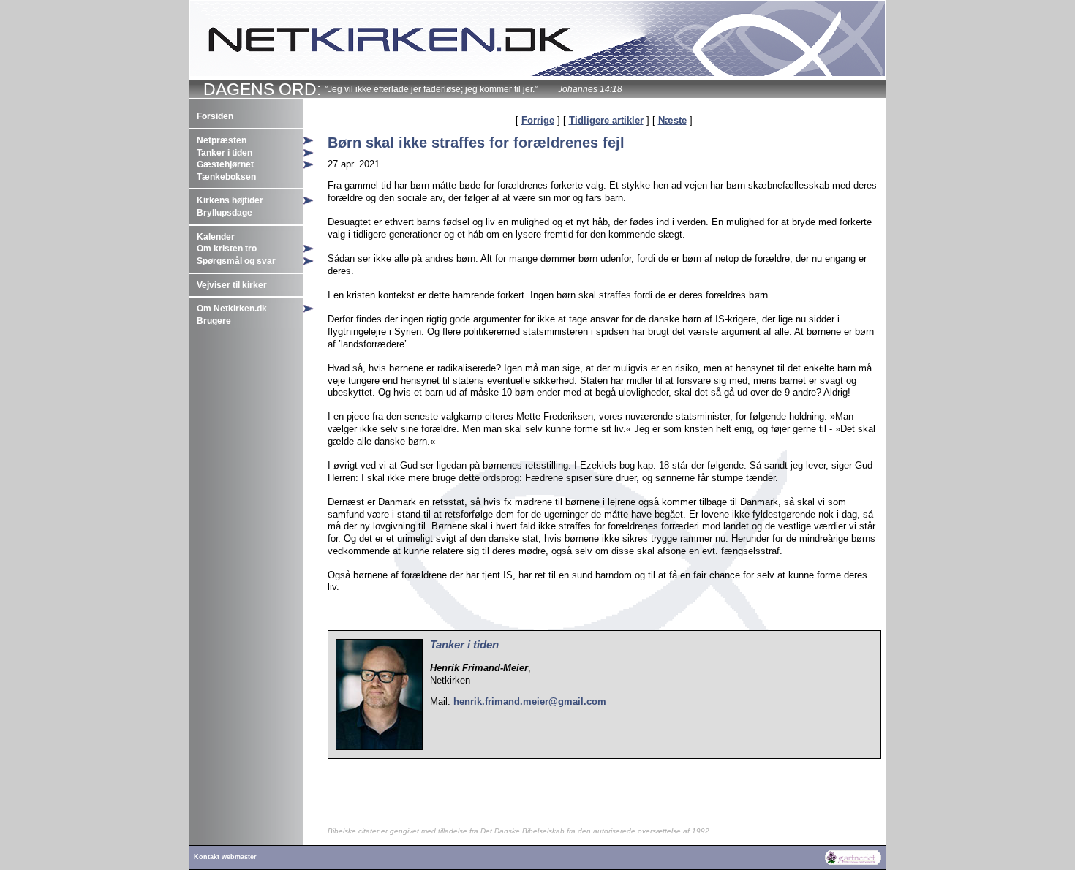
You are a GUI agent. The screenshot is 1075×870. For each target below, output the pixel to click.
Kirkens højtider (230, 200)
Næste (672, 120)
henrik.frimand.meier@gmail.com (529, 701)
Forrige (537, 120)
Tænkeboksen (226, 177)
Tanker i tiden (224, 152)
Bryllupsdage (224, 212)
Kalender (216, 236)
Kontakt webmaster (225, 856)
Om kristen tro (227, 248)
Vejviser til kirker (232, 285)
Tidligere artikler (606, 120)
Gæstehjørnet (225, 164)
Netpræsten (221, 140)
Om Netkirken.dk (232, 308)
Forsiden (215, 116)
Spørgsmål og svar (236, 261)
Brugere (214, 321)
